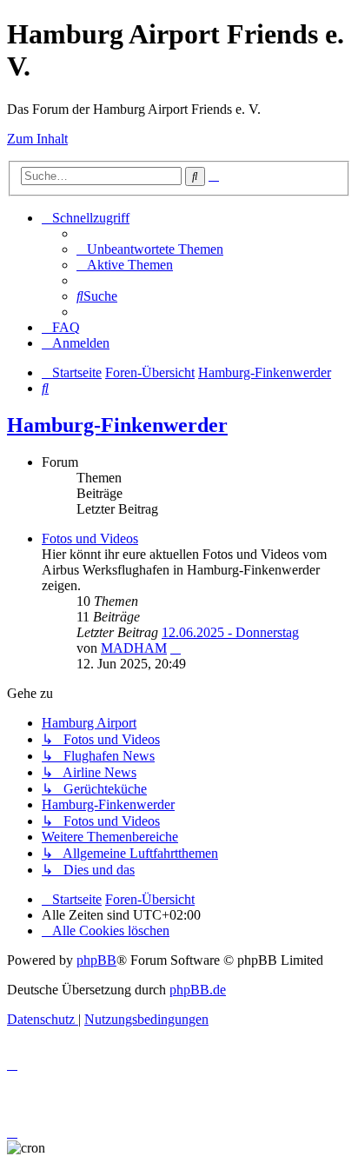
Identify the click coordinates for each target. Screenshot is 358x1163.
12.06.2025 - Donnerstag (230, 632)
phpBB (96, 960)
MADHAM (134, 648)
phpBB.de (197, 989)
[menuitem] (149, 249)
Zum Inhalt (37, 138)
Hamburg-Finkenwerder (117, 425)
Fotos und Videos (90, 538)
